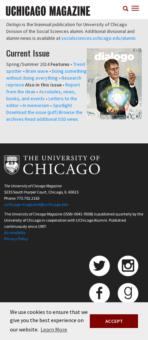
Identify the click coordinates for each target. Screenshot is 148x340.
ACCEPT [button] (114, 321)
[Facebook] (99, 293)
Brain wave (37, 71)
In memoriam (36, 105)
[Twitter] (99, 266)
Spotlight (62, 105)
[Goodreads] (128, 293)
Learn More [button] (54, 329)
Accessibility (15, 232)
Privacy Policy (16, 238)
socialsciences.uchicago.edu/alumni (98, 38)
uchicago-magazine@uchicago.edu (36, 204)
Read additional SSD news (51, 119)
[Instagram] (128, 266)
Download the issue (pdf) (32, 112)
